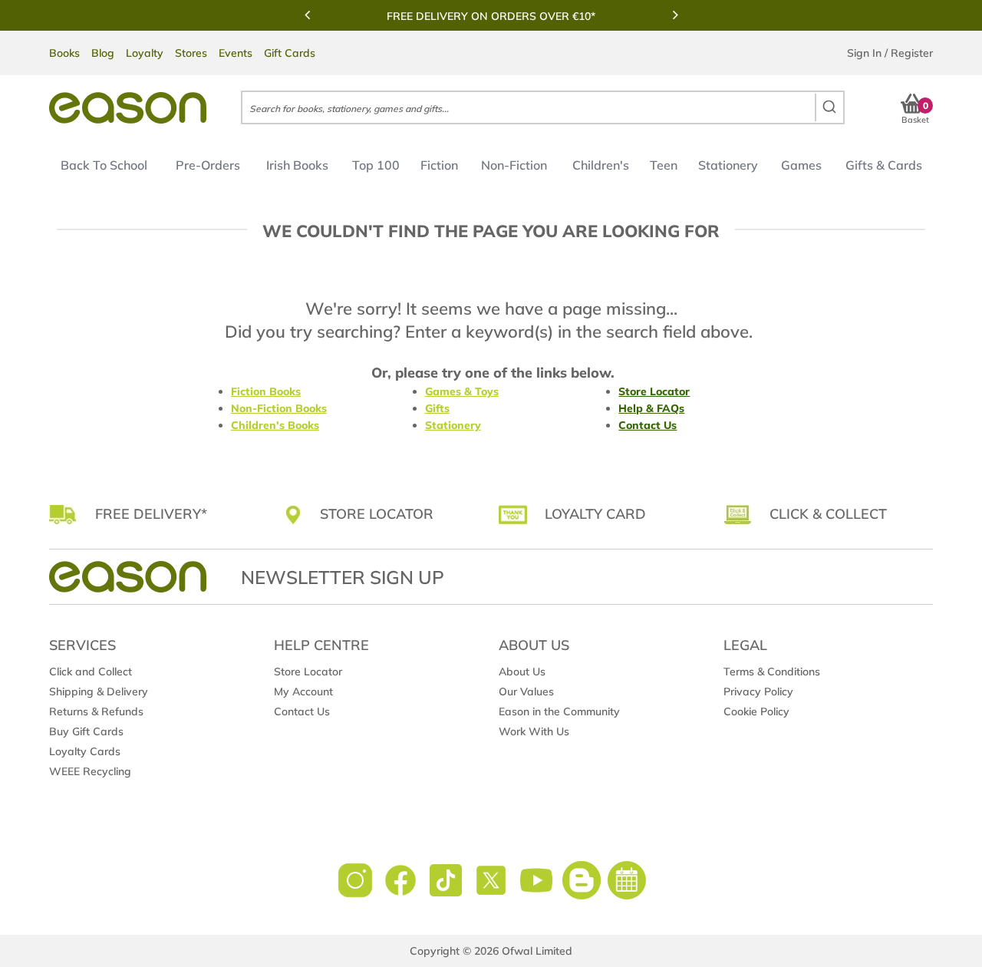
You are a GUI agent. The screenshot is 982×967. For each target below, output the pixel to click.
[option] (491, 16)
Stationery (728, 165)
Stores (191, 53)
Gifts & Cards (883, 165)
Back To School (104, 165)
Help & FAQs (651, 408)
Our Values (526, 691)
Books (64, 53)
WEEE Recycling (90, 771)
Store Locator (654, 391)
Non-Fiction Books (279, 408)
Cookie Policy (756, 711)
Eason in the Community (559, 711)
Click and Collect (90, 671)
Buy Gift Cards (86, 731)
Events (235, 53)
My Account (303, 691)
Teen (663, 165)
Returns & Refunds (96, 711)
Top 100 (376, 165)
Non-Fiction (514, 165)
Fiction (439, 165)
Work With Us (534, 731)
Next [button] (675, 14)
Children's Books (275, 425)
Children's (600, 165)
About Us (522, 671)
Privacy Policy (758, 691)
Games (801, 165)
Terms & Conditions (771, 671)
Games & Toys (462, 391)
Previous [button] (307, 14)
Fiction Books (266, 391)
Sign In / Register (890, 53)
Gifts (437, 408)
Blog (102, 53)
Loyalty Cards (84, 751)
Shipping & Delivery (98, 691)
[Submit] (829, 107)
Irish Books (297, 165)
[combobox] (543, 107)
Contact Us (647, 425)
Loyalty (144, 53)
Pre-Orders (208, 165)
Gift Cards (289, 53)
